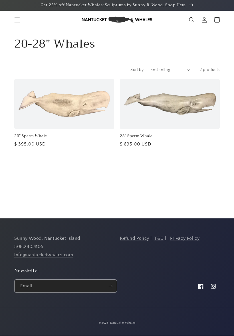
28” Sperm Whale (136, 136)
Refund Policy (134, 238)
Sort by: (137, 69)
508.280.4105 (28, 246)
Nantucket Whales (122, 323)
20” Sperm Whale (30, 136)
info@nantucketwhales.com (43, 254)
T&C (159, 238)
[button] (17, 20)
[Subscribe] (110, 286)
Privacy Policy (184, 238)
